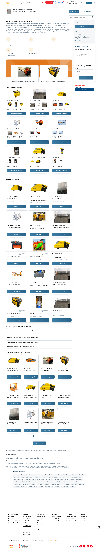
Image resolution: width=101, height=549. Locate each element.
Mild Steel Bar (17, 481)
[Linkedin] (84, 546)
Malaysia (27, 540)
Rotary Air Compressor (53, 477)
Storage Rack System (69, 479)
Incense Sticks (74, 484)
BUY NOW (16, 206)
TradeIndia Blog (26, 520)
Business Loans (40, 524)
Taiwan (17, 540)
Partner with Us (26, 530)
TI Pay (38, 520)
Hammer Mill (27, 479)
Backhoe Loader (52, 474)
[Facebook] (80, 546)
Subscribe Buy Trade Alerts (57, 520)
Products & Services (21, 17)
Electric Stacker (82, 474)
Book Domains (40, 518)
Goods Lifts (16, 486)
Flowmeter (43, 477)
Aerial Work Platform (58, 479)
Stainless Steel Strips (38, 481)
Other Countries (53, 540)
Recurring (88, 65)
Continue (86, 77)
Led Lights (33, 484)
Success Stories (26, 518)
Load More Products (39, 436)
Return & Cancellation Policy (14, 520)
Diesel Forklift (49, 479)
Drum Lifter (74, 474)
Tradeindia (8, 7)
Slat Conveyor (67, 481)
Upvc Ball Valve (64, 486)
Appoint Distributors (41, 529)
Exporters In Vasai (79, 40)
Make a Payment (26, 532)
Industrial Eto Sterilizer (64, 477)
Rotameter (37, 477)
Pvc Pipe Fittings (49, 486)
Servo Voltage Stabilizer (34, 474)
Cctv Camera (40, 484)
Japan (9, 540)
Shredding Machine (18, 479)
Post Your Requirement (71, 516)
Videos (82, 524)
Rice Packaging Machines (76, 477)
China (13, 540)
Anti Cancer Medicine (55, 484)
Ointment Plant (75, 481)
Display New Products (56, 516)
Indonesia (32, 540)
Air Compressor (65, 484)
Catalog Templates (41, 526)
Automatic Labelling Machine (38, 479)
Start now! (84, 89)
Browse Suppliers (70, 518)
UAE (36, 540)
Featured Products (85, 522)
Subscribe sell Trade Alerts (72, 520)
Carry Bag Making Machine (64, 474)
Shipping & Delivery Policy (14, 522)
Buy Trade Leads (55, 518)
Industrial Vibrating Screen (27, 477)
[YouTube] (91, 546)
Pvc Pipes (41, 486)
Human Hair (16, 474)
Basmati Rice (44, 474)
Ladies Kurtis (26, 484)
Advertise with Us (41, 516)
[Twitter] (87, 546)
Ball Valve (47, 484)
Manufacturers (84, 516)
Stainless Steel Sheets (27, 481)
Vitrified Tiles (24, 486)
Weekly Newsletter (27, 534)
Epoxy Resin (79, 479)
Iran (48, 540)
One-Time (80, 65)
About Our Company (27, 516)
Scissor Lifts (16, 477)
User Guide (10, 518)
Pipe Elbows (72, 486)
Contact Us (25, 528)
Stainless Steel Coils (32, 486)
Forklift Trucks (24, 474)
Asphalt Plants (59, 481)
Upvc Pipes (56, 486)
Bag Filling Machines (49, 481)
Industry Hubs (84, 518)
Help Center (11, 516)
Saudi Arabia (40, 540)
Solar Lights (81, 484)
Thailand (22, 540)
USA (45, 540)
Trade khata (39, 522)
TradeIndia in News (27, 522)
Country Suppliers (84, 520)
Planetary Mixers (17, 484)
